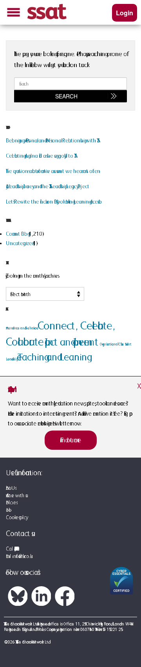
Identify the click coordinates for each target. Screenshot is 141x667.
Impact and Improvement (71, 342)
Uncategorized (19, 243)
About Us (10, 488)
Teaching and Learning (52, 357)
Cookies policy (16, 517)
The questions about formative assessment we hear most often (53, 171)
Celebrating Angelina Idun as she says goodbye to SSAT (40, 156)
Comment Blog (16, 234)
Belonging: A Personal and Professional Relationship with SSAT (51, 140)
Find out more (70, 440)
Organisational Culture (111, 344)
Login (124, 12)
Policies (11, 502)
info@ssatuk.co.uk (21, 556)
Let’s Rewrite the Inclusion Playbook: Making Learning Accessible (53, 201)
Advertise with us (15, 495)
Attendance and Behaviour (21, 328)
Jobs (7, 510)
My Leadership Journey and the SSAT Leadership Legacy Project (47, 186)
